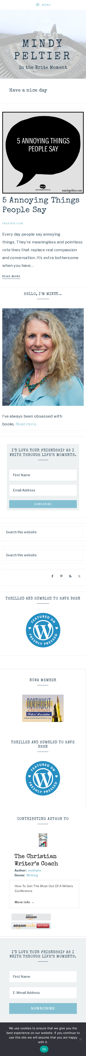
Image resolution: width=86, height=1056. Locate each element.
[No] (80, 1039)
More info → (24, 902)
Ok (44, 1049)
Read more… (27, 424)
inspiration (12, 223)
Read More (11, 276)
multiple (34, 870)
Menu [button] (46, 4)
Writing (32, 875)
